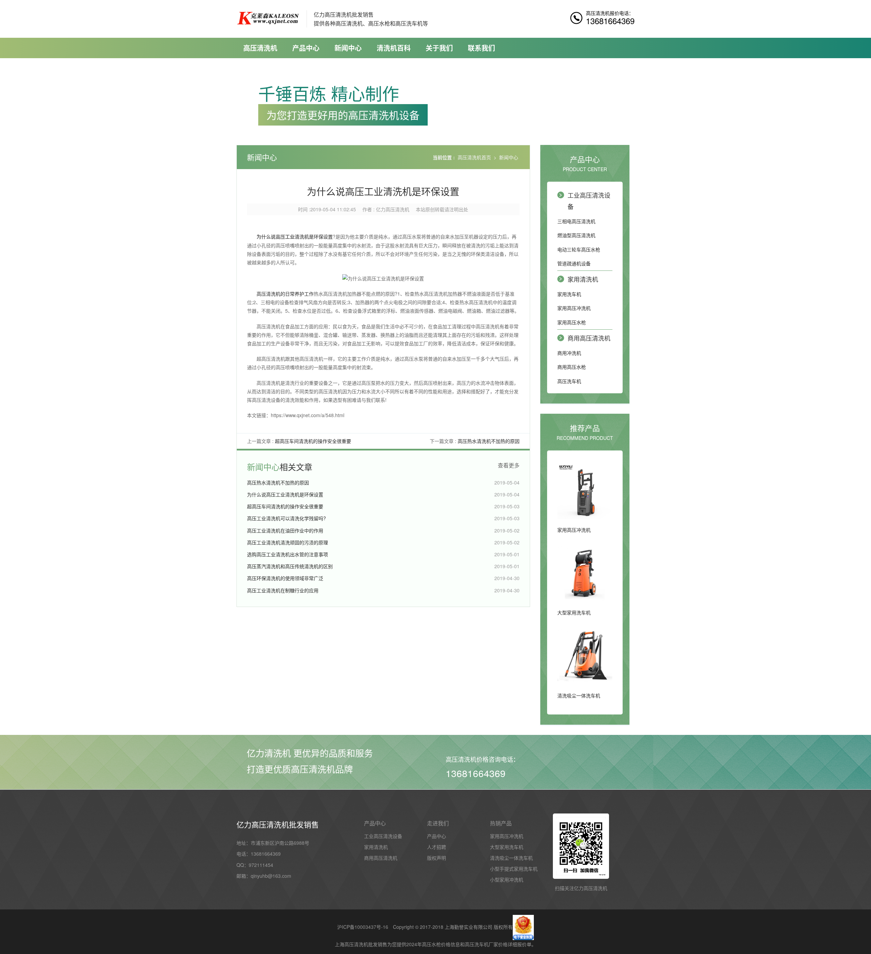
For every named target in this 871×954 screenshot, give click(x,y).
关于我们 (439, 48)
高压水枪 (431, 944)
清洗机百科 (394, 48)
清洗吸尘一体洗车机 (511, 857)
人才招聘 (436, 846)
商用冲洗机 (569, 352)
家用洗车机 (569, 294)
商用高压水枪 (571, 366)
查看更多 (509, 465)
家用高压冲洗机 (574, 308)
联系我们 (481, 48)
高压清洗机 (260, 48)
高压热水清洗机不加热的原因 (489, 441)
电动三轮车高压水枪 (578, 249)
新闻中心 (348, 48)
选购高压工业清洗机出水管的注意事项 (287, 554)
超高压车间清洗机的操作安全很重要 (313, 441)
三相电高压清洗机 (576, 221)
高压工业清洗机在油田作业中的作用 (285, 530)
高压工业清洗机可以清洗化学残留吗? (286, 518)
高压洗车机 (569, 381)
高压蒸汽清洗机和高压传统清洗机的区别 (290, 566)
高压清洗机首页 (474, 157)
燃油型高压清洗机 (576, 235)
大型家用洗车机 (506, 846)
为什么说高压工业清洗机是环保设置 (285, 494)
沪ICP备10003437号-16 (362, 926)
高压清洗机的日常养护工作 (285, 293)
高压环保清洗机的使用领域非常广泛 (285, 578)
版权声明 (436, 857)
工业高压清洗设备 (589, 200)
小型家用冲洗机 (506, 879)
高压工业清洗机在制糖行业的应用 (282, 590)
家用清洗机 (583, 279)
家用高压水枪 (571, 322)
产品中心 (305, 48)
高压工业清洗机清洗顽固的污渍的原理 (287, 542)
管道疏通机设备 (574, 263)
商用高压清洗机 (589, 337)
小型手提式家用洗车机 (514, 868)
